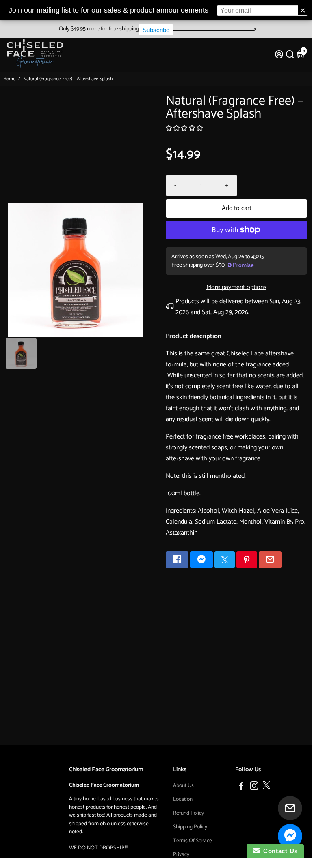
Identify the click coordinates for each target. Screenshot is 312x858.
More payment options (236, 287)
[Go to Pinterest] (246, 559)
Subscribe (156, 29)
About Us (183, 785)
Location (183, 799)
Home (9, 79)
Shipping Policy (190, 826)
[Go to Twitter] (224, 559)
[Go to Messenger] (201, 559)
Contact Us (279, 850)
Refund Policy (188, 813)
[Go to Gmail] (270, 559)
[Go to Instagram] (254, 787)
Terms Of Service (192, 840)
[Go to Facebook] (177, 559)
